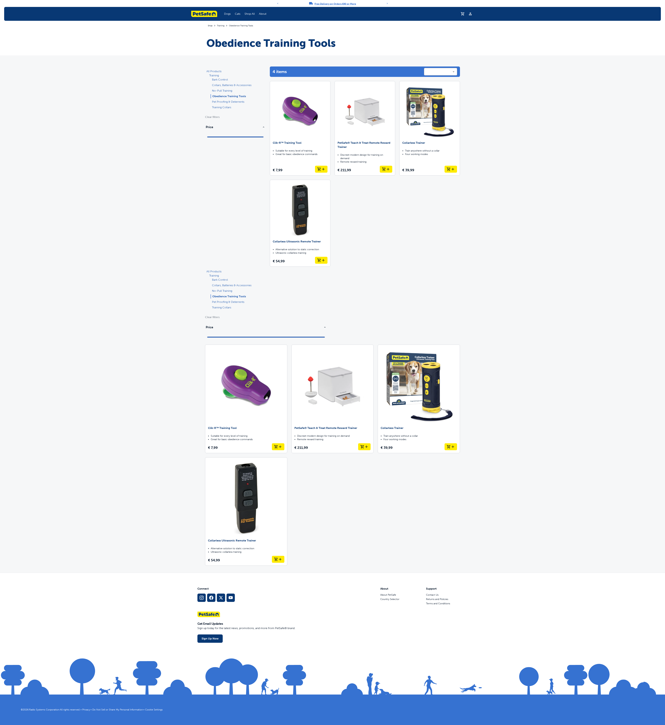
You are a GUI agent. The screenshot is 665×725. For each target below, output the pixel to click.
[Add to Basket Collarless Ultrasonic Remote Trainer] (321, 260)
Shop (210, 25)
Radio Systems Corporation (44, 709)
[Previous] (277, 3)
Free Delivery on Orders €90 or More (335, 3)
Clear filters (212, 117)
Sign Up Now (210, 638)
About (262, 13)
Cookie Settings (154, 709)
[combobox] (440, 71)
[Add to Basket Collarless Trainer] (451, 169)
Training (220, 25)
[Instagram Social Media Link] (201, 598)
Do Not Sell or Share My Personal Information (117, 709)
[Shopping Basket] (462, 13)
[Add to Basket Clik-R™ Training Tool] (321, 169)
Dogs (227, 13)
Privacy (86, 709)
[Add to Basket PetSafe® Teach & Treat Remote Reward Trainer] (386, 169)
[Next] (387, 3)
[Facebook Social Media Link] (211, 598)
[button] (227, 14)
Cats (237, 13)
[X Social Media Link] (221, 598)
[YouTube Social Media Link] (231, 598)
